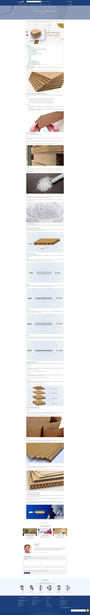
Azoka (32, 501)
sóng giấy (31, 255)
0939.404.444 (35, 601)
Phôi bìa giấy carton (29, 363)
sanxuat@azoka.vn (35, 603)
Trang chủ (19, 4)
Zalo (22, 592)
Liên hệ (49, 4)
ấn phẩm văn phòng (53, 498)
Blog (45, 4)
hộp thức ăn (45, 441)
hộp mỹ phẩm (41, 441)
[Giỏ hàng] (71, 4)
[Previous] (24, 534)
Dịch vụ (28, 4)
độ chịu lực (32, 68)
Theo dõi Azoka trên (43, 13)
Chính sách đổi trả (48, 604)
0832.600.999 (21, 602)
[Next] (65, 534)
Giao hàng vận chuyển (63, 603)
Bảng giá (37, 4)
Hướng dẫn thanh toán (63, 601)
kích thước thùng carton (37, 255)
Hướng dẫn (41, 4)
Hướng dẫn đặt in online (63, 600)
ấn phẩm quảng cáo (59, 498)
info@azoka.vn (21, 604)
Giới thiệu (24, 4)
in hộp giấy (49, 498)
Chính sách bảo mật (49, 606)
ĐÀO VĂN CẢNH (36, 544)
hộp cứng (28, 467)
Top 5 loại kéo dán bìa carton (36, 492)
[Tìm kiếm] (40, 1)
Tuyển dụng (48, 603)
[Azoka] (21, 1)
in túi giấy (46, 498)
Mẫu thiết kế (32, 4)
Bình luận (25, 559)
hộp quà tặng (49, 441)
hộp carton (39, 67)
